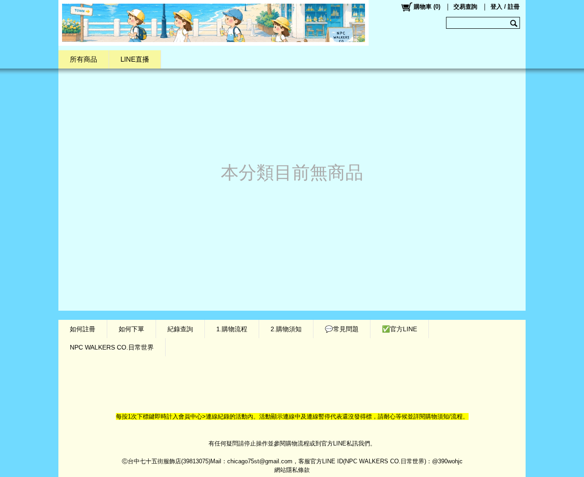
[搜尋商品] (515, 23)
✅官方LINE (399, 329)
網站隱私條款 (292, 469)
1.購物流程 (231, 329)
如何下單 (131, 329)
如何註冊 (82, 329)
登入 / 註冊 (505, 6)
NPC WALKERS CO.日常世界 (112, 347)
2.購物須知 (286, 329)
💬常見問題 (342, 329)
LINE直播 (134, 59)
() (427, 6)
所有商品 (83, 59)
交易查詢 (465, 6)
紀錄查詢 (180, 329)
